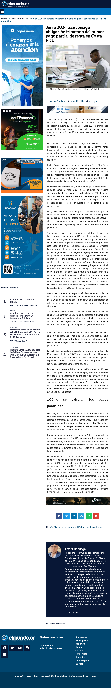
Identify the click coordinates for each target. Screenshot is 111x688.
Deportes (80, 644)
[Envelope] (4, 654)
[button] (2, 11)
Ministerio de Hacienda (65, 527)
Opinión (79, 664)
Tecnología (81, 660)
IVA (51, 527)
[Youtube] (19, 648)
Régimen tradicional (87, 527)
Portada (5, 19)
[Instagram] (27, 648)
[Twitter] (12, 648)
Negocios (80, 657)
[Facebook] (4, 648)
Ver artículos (73, 612)
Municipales (81, 640)
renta (100, 527)
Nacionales (81, 637)
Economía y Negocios (21, 19)
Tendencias (81, 654)
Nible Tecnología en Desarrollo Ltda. (82, 676)
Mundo (79, 647)
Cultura (79, 650)
